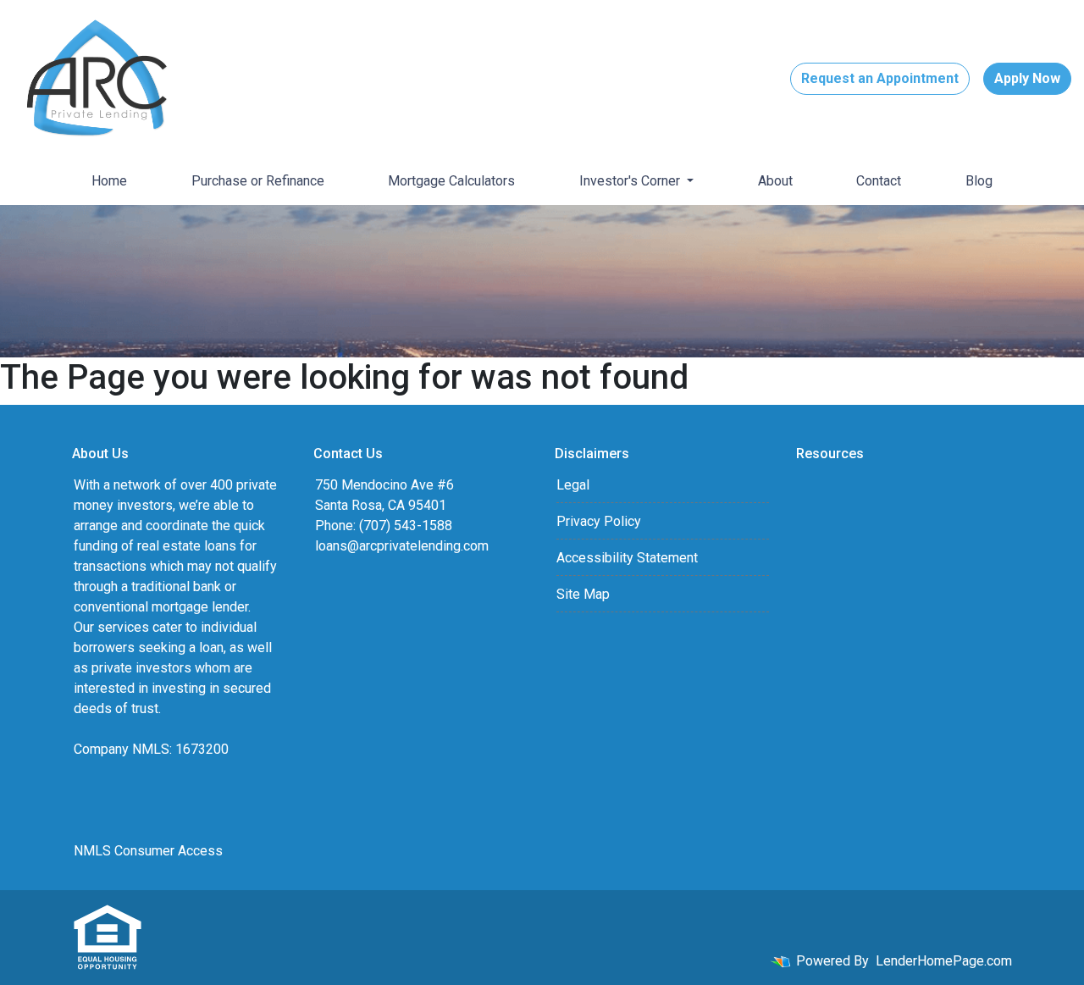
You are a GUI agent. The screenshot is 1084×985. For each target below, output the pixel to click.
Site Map (583, 594)
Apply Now (1027, 78)
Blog (979, 181)
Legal (572, 485)
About (775, 181)
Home (109, 181)
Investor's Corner (631, 181)
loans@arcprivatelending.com (402, 546)
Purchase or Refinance (257, 181)
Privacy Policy (598, 521)
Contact (878, 181)
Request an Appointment (880, 78)
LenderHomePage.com (944, 961)
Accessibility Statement (627, 558)
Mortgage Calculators (451, 181)
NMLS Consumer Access (148, 851)
